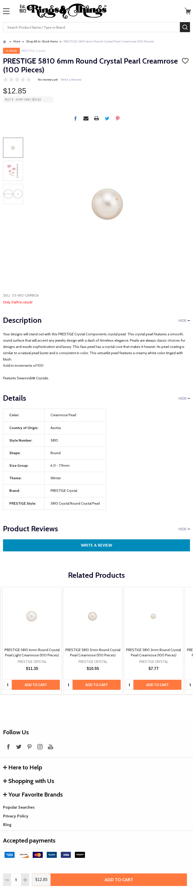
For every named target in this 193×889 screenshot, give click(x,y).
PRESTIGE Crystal (33, 51)
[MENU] (6, 11)
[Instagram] (40, 746)
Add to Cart (119, 879)
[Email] (85, 118)
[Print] (96, 118)
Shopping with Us (31, 781)
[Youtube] (50, 746)
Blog (7, 824)
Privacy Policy (15, 816)
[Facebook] (75, 118)
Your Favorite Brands (35, 794)
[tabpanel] (32, 641)
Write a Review (71, 79)
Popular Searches (19, 807)
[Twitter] (107, 118)
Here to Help (25, 767)
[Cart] (187, 11)
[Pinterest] (117, 118)
